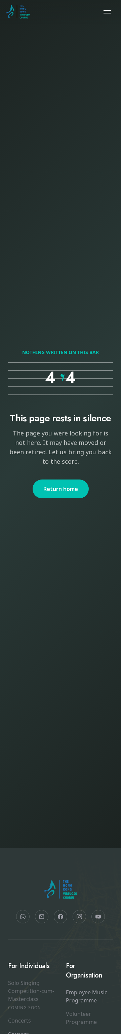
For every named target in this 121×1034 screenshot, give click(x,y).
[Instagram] (79, 916)
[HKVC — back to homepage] (60, 889)
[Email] (41, 916)
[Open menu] (107, 11)
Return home (60, 489)
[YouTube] (98, 916)
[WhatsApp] (23, 916)
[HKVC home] (18, 11)
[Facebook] (60, 916)
